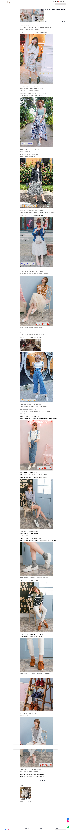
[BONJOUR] (10, 2)
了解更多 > (15, 747)
